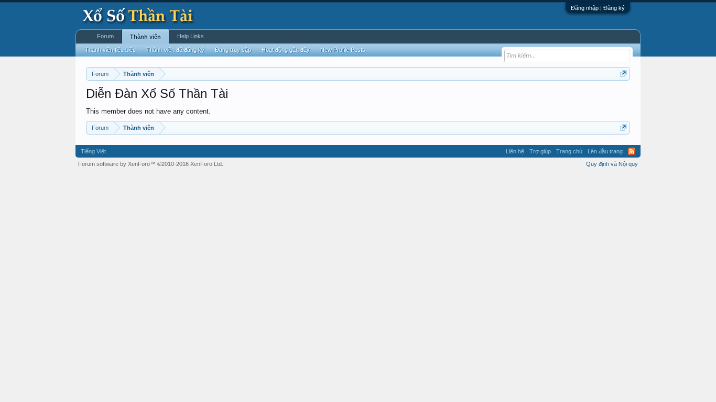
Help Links (190, 36)
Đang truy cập (233, 50)
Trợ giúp (540, 151)
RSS (631, 151)
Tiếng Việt (93, 151)
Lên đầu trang (605, 151)
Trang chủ (569, 151)
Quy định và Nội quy (612, 164)
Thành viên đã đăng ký (175, 50)
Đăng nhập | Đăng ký (598, 8)
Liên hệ (515, 151)
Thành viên (145, 37)
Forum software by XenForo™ (150, 164)
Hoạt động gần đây (286, 50)
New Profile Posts (342, 50)
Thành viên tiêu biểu (110, 50)
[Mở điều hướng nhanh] (623, 73)
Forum (105, 36)
